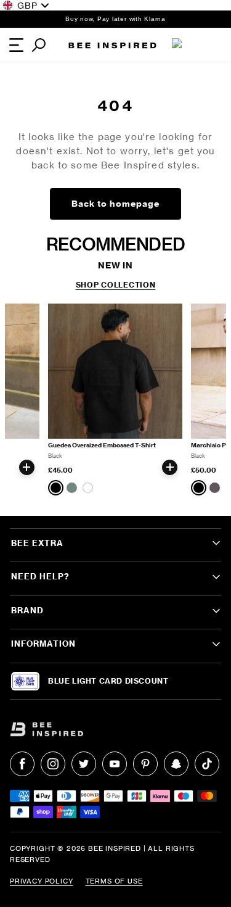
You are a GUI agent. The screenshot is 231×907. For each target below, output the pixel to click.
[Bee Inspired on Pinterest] (145, 764)
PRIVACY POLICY (41, 881)
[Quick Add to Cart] (26, 467)
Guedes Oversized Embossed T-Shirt (102, 445)
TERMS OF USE (114, 881)
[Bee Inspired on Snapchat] (176, 764)
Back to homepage (115, 203)
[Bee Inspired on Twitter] (83, 764)
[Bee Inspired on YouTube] (114, 764)
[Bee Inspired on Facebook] (22, 764)
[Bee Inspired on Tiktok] (207, 764)
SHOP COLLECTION (116, 285)
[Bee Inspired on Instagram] (53, 764)
